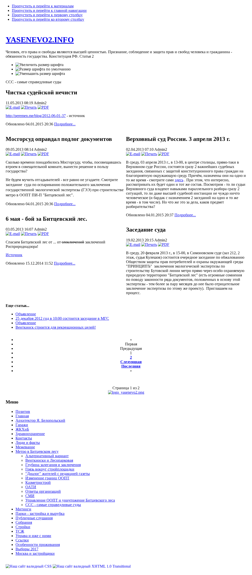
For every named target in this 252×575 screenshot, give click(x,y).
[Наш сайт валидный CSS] (29, 566)
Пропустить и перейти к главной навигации (49, 10)
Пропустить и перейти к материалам (43, 6)
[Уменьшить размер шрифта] (40, 73)
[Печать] (29, 107)
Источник (14, 255)
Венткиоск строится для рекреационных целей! (56, 327)
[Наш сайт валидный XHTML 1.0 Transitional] (92, 566)
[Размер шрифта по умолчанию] (43, 69)
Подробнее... (65, 124)
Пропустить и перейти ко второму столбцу (48, 19)
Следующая (131, 362)
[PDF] (43, 107)
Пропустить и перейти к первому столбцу (47, 15)
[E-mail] (13, 107)
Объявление (26, 314)
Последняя (131, 366)
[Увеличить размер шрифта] (39, 65)
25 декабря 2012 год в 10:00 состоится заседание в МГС (62, 318)
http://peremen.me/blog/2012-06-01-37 (36, 116)
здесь (179, 180)
